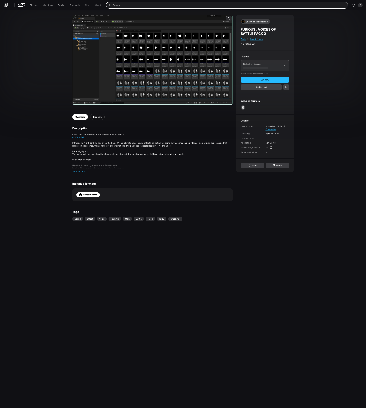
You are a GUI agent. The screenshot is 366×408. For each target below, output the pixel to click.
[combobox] (229, 5)
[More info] (271, 147)
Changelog (270, 129)
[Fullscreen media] (229, 18)
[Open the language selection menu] (353, 5)
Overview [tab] (80, 117)
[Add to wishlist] (286, 87)
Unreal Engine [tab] (90, 194)
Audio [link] (243, 39)
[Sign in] (360, 5)
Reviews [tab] (97, 117)
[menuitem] (34, 5)
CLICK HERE (78, 137)
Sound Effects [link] (256, 39)
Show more (77, 171)
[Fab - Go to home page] (21, 5)
